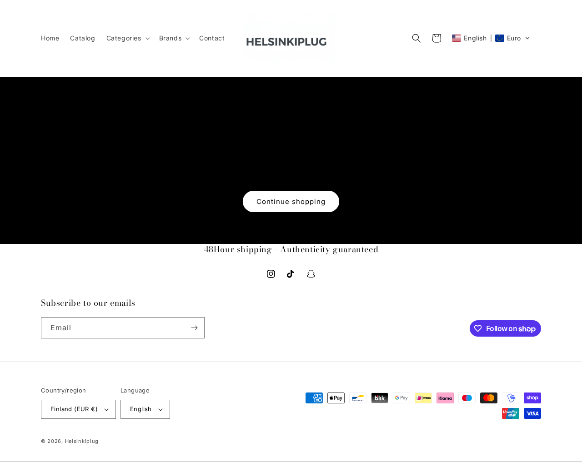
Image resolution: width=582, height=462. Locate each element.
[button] (127, 38)
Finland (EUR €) (74, 408)
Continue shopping (291, 201)
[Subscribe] (194, 327)
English (141, 408)
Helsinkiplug (82, 441)
